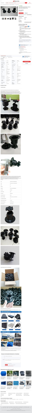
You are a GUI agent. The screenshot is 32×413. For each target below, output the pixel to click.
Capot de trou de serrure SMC (19, 395)
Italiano (17, 407)
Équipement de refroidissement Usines (4, 403)
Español (7, 407)
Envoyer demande (27, 61)
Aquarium (9, 395)
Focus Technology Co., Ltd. (16, 409)
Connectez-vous (20, 52)
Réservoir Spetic (2, 395)
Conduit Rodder (2, 394)
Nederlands (21, 407)
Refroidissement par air (12, 403)
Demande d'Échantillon (29, 14)
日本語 (27, 407)
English (5, 407)
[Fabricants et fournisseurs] (16, 1)
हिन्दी (28, 407)
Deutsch (19, 407)
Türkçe (13, 408)
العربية (23, 407)
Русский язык (14, 407)
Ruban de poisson (10, 394)
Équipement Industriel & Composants (6, 4)
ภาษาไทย (30, 407)
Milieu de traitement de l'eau (18, 394)
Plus (1, 404)
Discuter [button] (27, 63)
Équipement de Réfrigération (12, 4)
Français (12, 407)
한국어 (25, 407)
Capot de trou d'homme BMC (26, 395)
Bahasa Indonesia (18, 408)
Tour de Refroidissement (17, 4)
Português (10, 407)
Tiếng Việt (15, 408)
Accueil (1, 4)
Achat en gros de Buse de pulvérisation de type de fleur (21, 403)
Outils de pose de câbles (26, 394)
